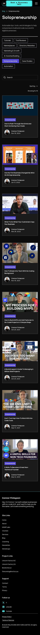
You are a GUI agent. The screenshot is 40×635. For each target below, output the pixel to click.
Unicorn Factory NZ (9, 561)
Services (5, 534)
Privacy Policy (6, 617)
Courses (5, 531)
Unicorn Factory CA (9, 564)
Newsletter (6, 545)
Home (4, 520)
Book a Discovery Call (19, 3)
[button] (36, 3)
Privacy (4, 590)
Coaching (5, 542)
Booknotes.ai (6, 568)
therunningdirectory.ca (10, 571)
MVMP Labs (6, 527)
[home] (4, 3)
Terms (4, 587)
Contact (5, 583)
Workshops (6, 549)
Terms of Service (8, 620)
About (4, 523)
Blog (3, 538)
